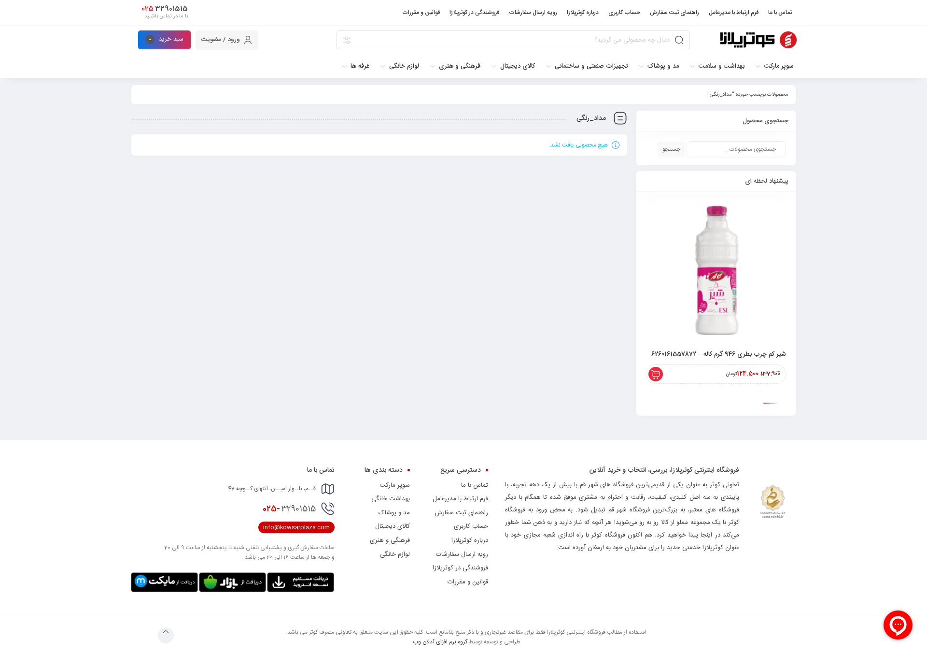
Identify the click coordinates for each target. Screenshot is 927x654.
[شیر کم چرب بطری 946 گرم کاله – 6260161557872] (716, 272)
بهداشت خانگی (390, 499)
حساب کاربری (471, 526)
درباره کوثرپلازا (469, 540)
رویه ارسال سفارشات (462, 554)
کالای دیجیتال (392, 526)
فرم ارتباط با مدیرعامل (460, 499)
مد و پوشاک (394, 513)
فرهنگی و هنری (390, 540)
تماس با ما (474, 485)
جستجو (671, 149)
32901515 (289, 509)
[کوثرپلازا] (758, 39)
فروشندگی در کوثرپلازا (460, 568)
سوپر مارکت (394, 485)
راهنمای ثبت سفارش (461, 513)
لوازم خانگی (395, 554)
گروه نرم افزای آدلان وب (440, 642)
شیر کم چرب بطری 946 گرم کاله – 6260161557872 (718, 354)
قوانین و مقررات (468, 582)
